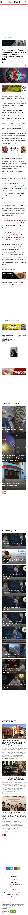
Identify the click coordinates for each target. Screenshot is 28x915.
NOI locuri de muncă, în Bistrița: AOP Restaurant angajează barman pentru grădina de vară (13, 779)
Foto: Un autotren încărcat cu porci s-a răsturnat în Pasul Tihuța (20, 337)
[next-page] (5, 492)
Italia (13, 284)
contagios (15, 282)
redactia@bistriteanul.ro (14, 878)
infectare (9, 284)
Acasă (3, 37)
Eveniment (10, 37)
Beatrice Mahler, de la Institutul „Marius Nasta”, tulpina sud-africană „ (13, 180)
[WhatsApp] (18, 868)
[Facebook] (8, 868)
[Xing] (14, 362)
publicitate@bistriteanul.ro (14, 884)
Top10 (4, 411)
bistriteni (10, 282)
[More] (22, 320)
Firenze (3, 284)
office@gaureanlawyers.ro (14, 896)
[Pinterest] (15, 868)
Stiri (6, 37)
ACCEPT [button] (13, 911)
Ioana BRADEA (11, 62)
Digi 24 (15, 269)
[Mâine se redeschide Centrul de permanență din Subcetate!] (14, 476)
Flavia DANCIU (7, 641)
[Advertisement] (14, 20)
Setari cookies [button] (5, 911)
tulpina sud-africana (20, 284)
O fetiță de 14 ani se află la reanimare (13, 220)
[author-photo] (3, 758)
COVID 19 (21, 282)
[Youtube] (17, 887)
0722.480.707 (14, 879)
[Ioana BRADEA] (3, 62)
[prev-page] (3, 492)
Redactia (6, 758)
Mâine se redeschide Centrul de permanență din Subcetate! (11, 484)
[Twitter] (11, 868)
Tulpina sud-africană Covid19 (10, 116)
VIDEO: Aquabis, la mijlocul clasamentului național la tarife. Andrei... (12, 543)
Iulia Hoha (6, 547)
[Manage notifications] (3, 912)
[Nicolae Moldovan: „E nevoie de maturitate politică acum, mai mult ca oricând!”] (14, 635)
